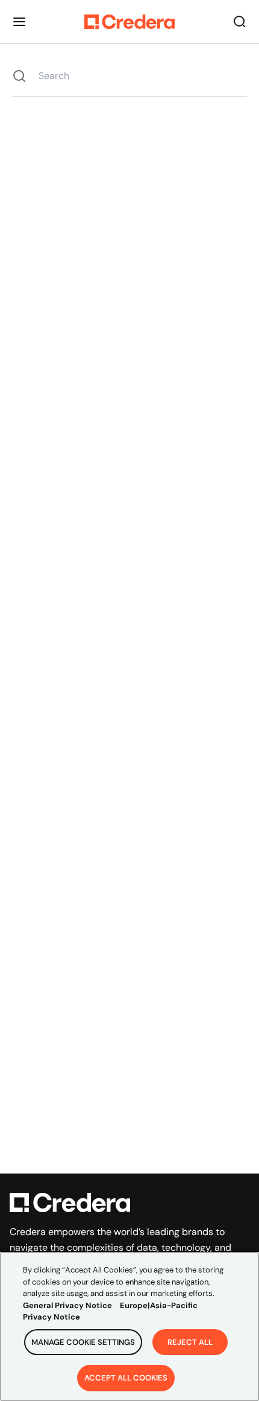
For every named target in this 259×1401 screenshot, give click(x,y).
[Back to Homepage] (129, 21)
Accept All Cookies (125, 1378)
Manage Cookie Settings (83, 1342)
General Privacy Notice (67, 1305)
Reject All (190, 1342)
